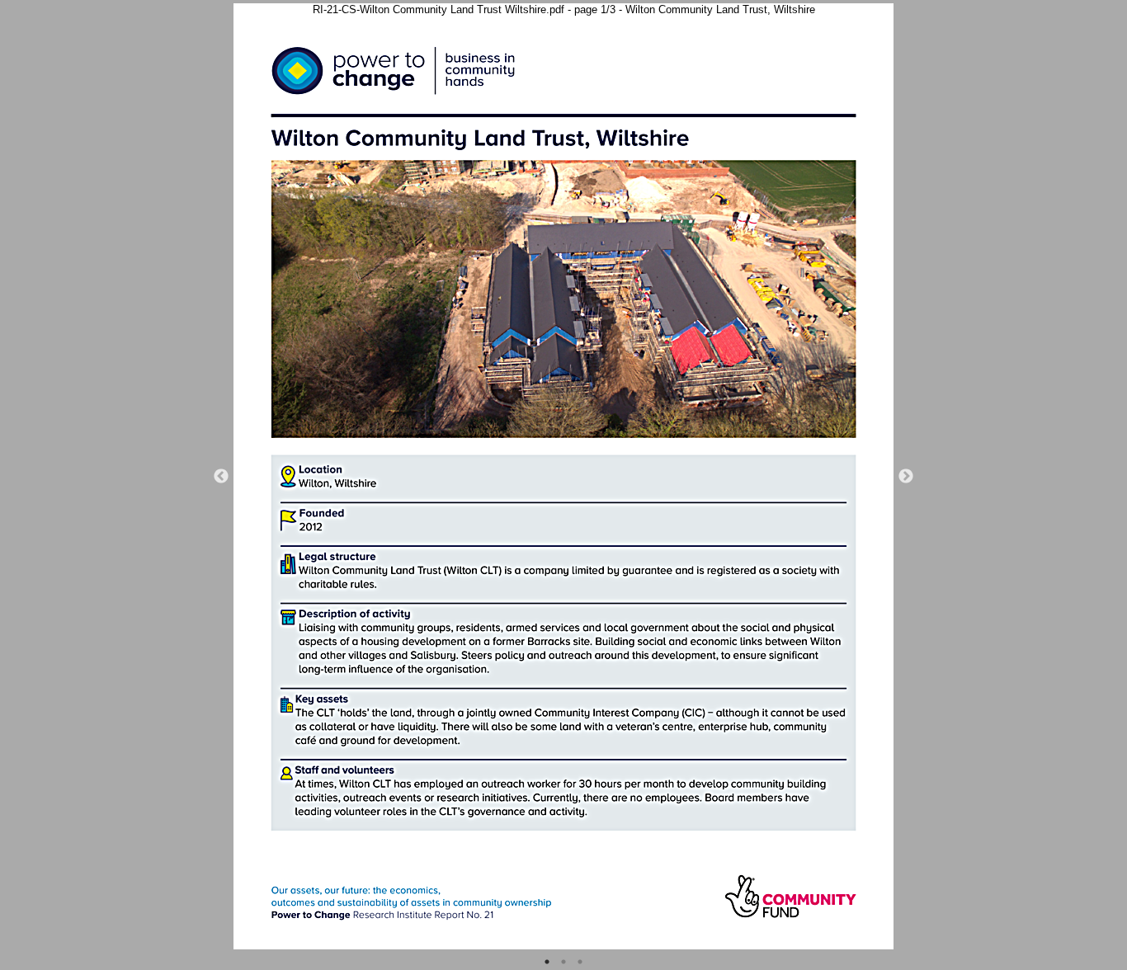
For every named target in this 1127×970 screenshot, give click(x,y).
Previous (221, 477)
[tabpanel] (563, 476)
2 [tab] (563, 962)
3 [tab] (580, 962)
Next (906, 477)
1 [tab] (547, 962)
